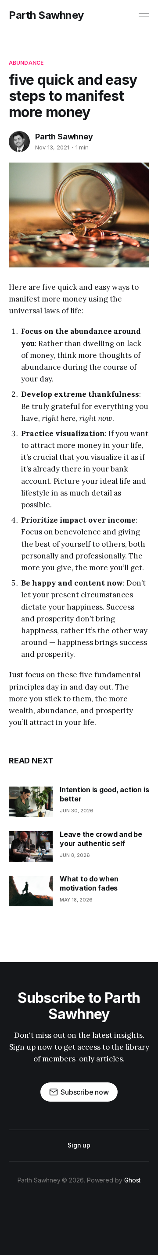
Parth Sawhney (46, 15)
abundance (26, 62)
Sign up (79, 1145)
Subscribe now (85, 1092)
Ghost (132, 1180)
